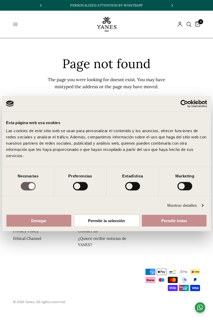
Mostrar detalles (182, 205)
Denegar (38, 221)
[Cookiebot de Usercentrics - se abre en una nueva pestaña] (184, 103)
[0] (196, 24)
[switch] (80, 186)
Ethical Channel (27, 238)
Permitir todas (174, 221)
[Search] (189, 24)
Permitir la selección (106, 221)
